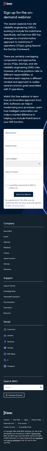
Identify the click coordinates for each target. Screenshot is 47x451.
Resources (7, 313)
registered (39, 438)
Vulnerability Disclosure (12, 297)
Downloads (8, 307)
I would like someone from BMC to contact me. (22, 186)
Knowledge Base (10, 291)
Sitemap (7, 264)
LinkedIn (10, 335)
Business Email (10, 133)
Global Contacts (9, 258)
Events (6, 236)
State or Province (11, 172)
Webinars (7, 242)
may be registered (13, 440)
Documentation (9, 302)
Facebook (10, 342)
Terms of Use (35, 433)
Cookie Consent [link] (9, 427)
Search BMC (11, 381)
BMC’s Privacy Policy (16, 205)
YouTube (10, 348)
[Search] (41, 387)
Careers (6, 253)
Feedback (7, 247)
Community (11, 329)
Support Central (9, 286)
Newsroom (7, 269)
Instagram (11, 366)
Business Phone (10, 146)
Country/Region (11, 159)
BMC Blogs (11, 354)
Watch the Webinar (23, 194)
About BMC (8, 231)
